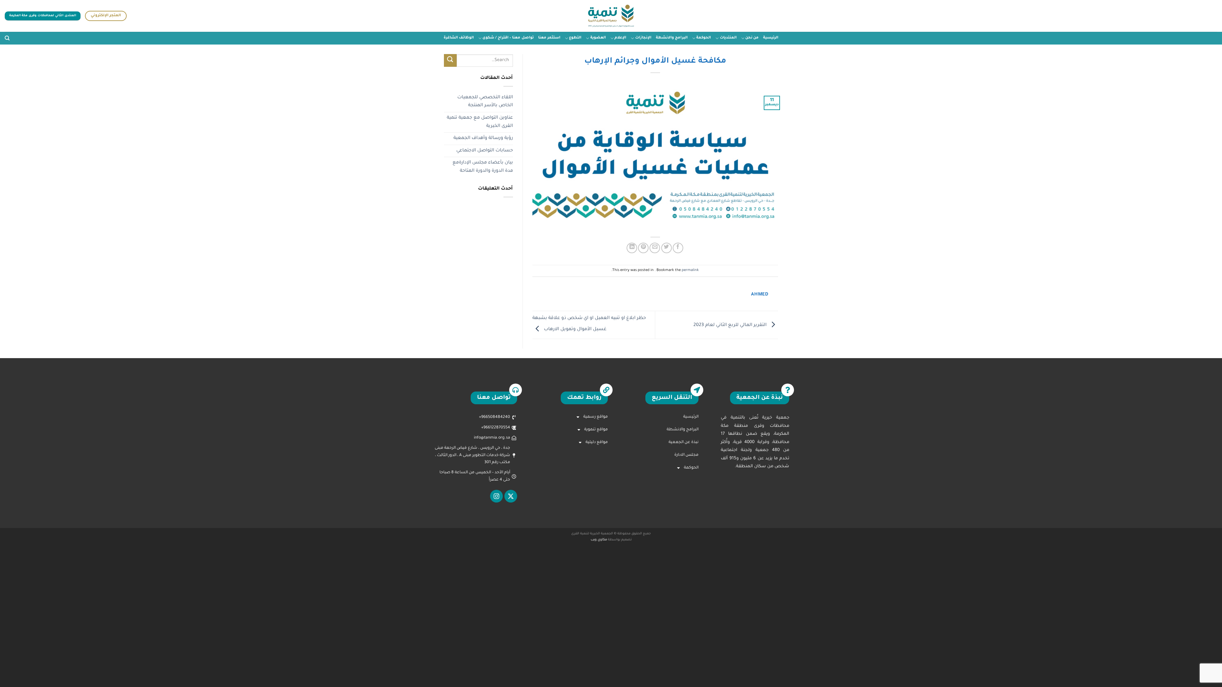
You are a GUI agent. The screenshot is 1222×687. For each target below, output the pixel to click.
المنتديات (728, 38)
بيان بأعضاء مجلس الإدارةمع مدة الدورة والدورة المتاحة (483, 167)
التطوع (575, 38)
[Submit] (450, 60)
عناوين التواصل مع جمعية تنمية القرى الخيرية (480, 122)
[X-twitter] (510, 496)
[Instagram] (496, 496)
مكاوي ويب (599, 540)
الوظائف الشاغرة (459, 38)
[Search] (7, 38)
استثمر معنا (549, 38)
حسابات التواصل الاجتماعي (484, 150)
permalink (690, 270)
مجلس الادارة (686, 455)
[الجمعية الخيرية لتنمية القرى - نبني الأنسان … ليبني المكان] (611, 16)
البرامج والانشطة (672, 38)
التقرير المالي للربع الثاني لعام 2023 (730, 325)
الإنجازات (643, 38)
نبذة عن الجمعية (684, 442)
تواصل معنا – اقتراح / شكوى (507, 38)
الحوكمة (703, 38)
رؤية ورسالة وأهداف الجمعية (483, 138)
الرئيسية (770, 38)
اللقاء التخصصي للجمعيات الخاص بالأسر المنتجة (485, 101)
